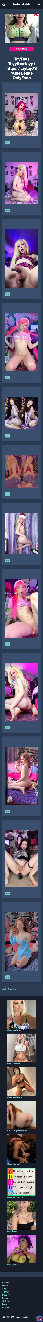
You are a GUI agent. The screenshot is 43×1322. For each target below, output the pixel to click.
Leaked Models (21, 4)
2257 (4, 1289)
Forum (5, 1298)
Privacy (6, 1295)
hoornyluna (12, 1264)
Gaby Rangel (13, 1164)
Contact (6, 1307)
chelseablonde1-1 (15, 1030)
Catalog (6, 1301)
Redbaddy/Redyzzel (17, 1130)
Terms (5, 1292)
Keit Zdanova (13, 1063)
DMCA (5, 1285)
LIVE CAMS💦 (21, 49)
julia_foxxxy (13, 1231)
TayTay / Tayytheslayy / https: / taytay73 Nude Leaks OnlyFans (21, 68)
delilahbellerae (14, 1097)
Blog (4, 1304)
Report (5, 1282)
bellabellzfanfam (15, 1197)
